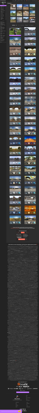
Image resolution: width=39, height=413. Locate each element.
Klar (1, 26)
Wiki (16, 403)
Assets (13, 0)
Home (26, 395)
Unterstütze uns (29, 0)
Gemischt (1, 31)
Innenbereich (2, 37)
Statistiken (17, 405)
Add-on (16, 0)
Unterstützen (17, 402)
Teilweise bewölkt (2, 27)
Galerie (24, 0)
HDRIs (13, 25)
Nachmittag (1, 23)
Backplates (2, 40)
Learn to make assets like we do (15, 35)
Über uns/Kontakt (34, 0)
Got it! (19, 411)
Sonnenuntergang (2, 24)
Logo (27, 405)
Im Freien (1, 38)
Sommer (4, 35)
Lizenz (27, 402)
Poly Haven (4, 0)
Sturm (1, 28)
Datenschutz (28, 403)
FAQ (26, 396)
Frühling (1, 35)
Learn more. (15, 411)
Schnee (1, 29)
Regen (3, 28)
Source (16, 404)
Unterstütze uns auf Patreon (15, 228)
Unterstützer (19, 244)
